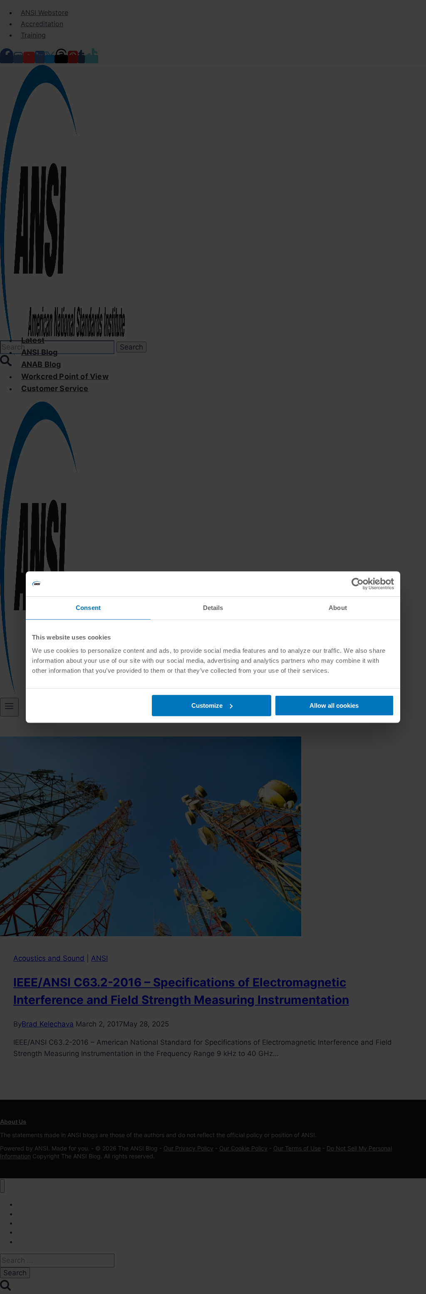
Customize (207, 705)
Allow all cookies (334, 705)
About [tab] (338, 607)
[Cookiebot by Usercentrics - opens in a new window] (357, 584)
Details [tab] (213, 607)
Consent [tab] (88, 607)
